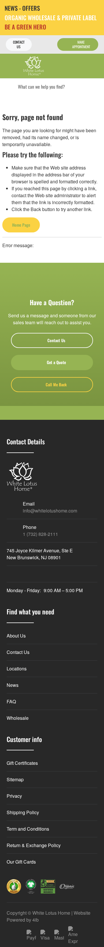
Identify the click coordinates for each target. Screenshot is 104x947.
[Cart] (95, 66)
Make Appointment (81, 44)
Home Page (21, 225)
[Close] (95, 8)
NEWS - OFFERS (22, 8)
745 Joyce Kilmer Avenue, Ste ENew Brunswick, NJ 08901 (40, 554)
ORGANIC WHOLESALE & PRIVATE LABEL (51, 17)
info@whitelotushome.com (50, 510)
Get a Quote (56, 362)
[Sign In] (83, 66)
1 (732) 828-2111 (40, 534)
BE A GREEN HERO (25, 27)
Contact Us (19, 44)
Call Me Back (56, 384)
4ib (35, 919)
